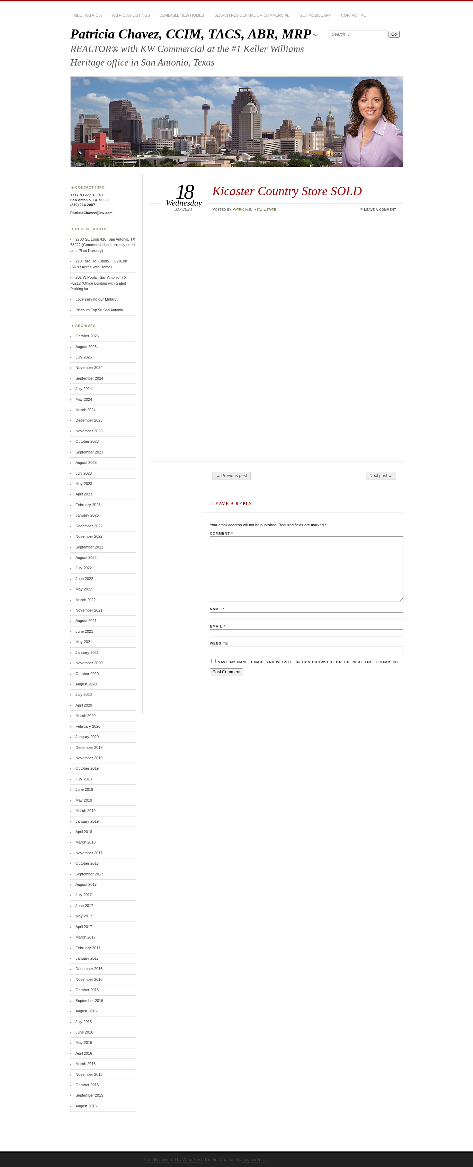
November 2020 (88, 663)
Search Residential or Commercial (251, 15)
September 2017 (89, 874)
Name (217, 609)
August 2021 (86, 621)
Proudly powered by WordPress (173, 1159)
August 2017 (86, 884)
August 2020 (86, 684)
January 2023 (87, 515)
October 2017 (87, 863)
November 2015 (88, 1074)
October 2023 (87, 441)
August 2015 (86, 1106)
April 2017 (83, 927)
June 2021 (84, 631)
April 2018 (83, 832)
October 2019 (87, 768)
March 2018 (85, 842)
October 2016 (87, 990)
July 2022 (83, 568)
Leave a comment (380, 209)
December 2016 (88, 969)
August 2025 (86, 347)
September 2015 (89, 1095)
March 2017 (85, 937)
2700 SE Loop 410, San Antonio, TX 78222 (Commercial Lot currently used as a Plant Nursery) (102, 245)
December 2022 (88, 526)
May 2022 (83, 589)
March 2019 (85, 811)
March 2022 (85, 600)
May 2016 (83, 1042)
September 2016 (89, 1001)
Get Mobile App (315, 15)
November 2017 (88, 853)
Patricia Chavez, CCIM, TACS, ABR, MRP (190, 33)
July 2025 (83, 357)
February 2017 (87, 948)
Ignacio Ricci (254, 1159)
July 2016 (83, 1022)
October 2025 (87, 336)
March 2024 (85, 410)
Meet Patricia (88, 15)
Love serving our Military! (96, 299)
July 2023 (83, 473)
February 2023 (87, 505)
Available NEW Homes (182, 15)
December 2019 (88, 747)
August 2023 (86, 462)
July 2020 (83, 694)
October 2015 (87, 1085)
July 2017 (83, 895)
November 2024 (88, 367)
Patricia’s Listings (131, 15)
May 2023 (83, 484)
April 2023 (83, 494)
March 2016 (85, 1064)
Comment (221, 533)
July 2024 (83, 389)
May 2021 (83, 642)
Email (217, 626)
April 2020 (83, 705)
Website (219, 643)
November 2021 (88, 610)
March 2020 (85, 716)
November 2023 (88, 431)
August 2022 (86, 557)
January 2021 (87, 652)
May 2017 (83, 916)
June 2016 (84, 1032)
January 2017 (87, 958)
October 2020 (87, 674)
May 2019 (83, 800)
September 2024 (89, 378)
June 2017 (84, 906)
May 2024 (83, 399)
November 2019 (88, 758)
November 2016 (88, 979)
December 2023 (88, 420)
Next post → (380, 475)
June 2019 (84, 789)
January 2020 (87, 737)
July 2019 (83, 779)
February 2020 (87, 726)
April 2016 (83, 1053)
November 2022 (88, 536)
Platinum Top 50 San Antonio (99, 310)
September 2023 (89, 452)
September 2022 (89, 547)
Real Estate (264, 209)
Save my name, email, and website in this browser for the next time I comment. (309, 662)
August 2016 (86, 1011)
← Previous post (231, 475)
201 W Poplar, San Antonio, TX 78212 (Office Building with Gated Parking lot (98, 283)
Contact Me (353, 15)
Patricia (240, 209)
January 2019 (87, 821)
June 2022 (84, 579)
